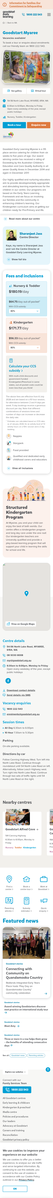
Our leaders (9, 1121)
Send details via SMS (18, 695)
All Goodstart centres (14, 1098)
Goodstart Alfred (20, 829)
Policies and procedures (15, 1116)
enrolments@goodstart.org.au (23, 714)
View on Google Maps (23, 624)
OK (15, 1188)
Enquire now (38, 125)
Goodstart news (18, 1055)
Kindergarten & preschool (16, 1107)
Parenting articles (36, 1055)
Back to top (48, 1069)
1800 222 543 (34, 14)
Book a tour (14, 125)
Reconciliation (10, 1135)
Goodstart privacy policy (16, 1139)
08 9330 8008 (15, 655)
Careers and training (13, 1130)
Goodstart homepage (9, 14)
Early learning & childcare (16, 1102)
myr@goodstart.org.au (19, 660)
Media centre (10, 1112)
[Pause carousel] (7, 56)
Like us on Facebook (8, 680)
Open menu (49, 14)
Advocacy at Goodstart (15, 1125)
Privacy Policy (26, 1180)
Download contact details (21, 690)
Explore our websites (14, 1072)
